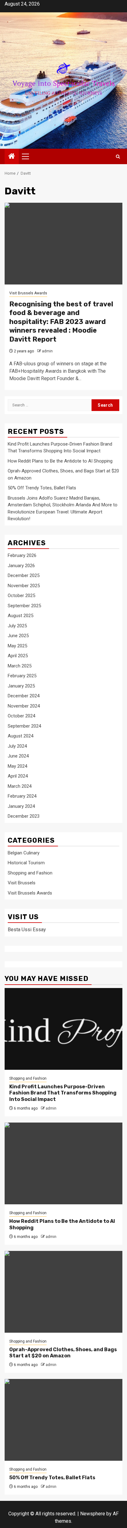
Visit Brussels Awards (28, 293)
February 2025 (22, 676)
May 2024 (17, 766)
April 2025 (18, 655)
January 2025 (21, 686)
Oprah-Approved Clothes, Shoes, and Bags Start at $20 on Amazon (63, 1353)
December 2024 (23, 696)
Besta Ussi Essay (27, 929)
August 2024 (20, 736)
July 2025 (17, 626)
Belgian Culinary (23, 853)
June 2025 (18, 635)
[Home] (11, 156)
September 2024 (24, 726)
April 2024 (18, 776)
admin (47, 351)
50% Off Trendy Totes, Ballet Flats (42, 488)
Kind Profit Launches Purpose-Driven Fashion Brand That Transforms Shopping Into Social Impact (63, 1093)
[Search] (118, 157)
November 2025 (24, 585)
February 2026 (22, 555)
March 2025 (19, 666)
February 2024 (22, 796)
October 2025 (21, 595)
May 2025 (17, 646)
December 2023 (23, 816)
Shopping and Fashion (30, 873)
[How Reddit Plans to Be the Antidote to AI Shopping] (63, 1163)
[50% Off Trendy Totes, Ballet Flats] (63, 1420)
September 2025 (24, 605)
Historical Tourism (26, 863)
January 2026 (21, 565)
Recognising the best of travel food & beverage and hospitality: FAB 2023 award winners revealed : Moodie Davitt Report (61, 321)
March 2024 (19, 786)
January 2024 (21, 806)
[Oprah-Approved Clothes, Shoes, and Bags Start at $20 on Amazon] (63, 1292)
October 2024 (21, 716)
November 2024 (24, 706)
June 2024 (18, 756)
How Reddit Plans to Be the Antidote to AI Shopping (60, 461)
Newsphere (92, 1514)
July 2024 (17, 746)
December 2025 (23, 575)
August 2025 (20, 615)
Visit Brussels (21, 883)
